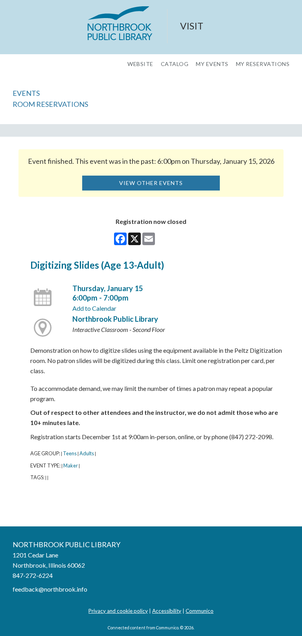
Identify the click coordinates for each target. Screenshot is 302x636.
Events (26, 93)
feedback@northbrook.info (50, 589)
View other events (151, 183)
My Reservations (263, 64)
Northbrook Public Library (115, 319)
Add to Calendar (94, 308)
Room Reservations (50, 104)
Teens (70, 453)
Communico (200, 611)
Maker (70, 465)
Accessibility (166, 611)
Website (140, 64)
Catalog (175, 64)
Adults (86, 453)
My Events (212, 64)
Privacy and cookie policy (118, 611)
